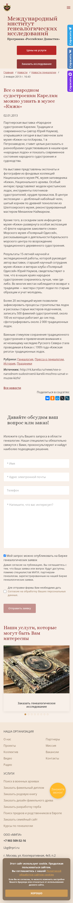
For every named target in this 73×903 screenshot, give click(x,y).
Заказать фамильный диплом (24, 788)
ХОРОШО (36, 893)
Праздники (24, 363)
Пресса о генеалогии (49, 359)
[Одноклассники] (52, 398)
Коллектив (11, 752)
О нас (7, 739)
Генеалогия (25, 359)
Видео (8, 758)
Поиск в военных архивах (21, 781)
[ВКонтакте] (47, 398)
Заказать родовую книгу (20, 794)
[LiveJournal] (67, 398)
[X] (62, 398)
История (9, 363)
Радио (8, 765)
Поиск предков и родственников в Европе (33, 813)
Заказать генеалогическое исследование (36, 705)
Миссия (51, 746)
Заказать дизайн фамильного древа (28, 800)
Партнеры (53, 739)
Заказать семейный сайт (21, 819)
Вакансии (52, 752)
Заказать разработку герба (22, 807)
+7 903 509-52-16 (15, 840)
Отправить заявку (19, 608)
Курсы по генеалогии (18, 826)
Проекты (10, 746)
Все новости (12, 388)
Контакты (52, 758)
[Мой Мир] (57, 398)
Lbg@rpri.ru (11, 848)
